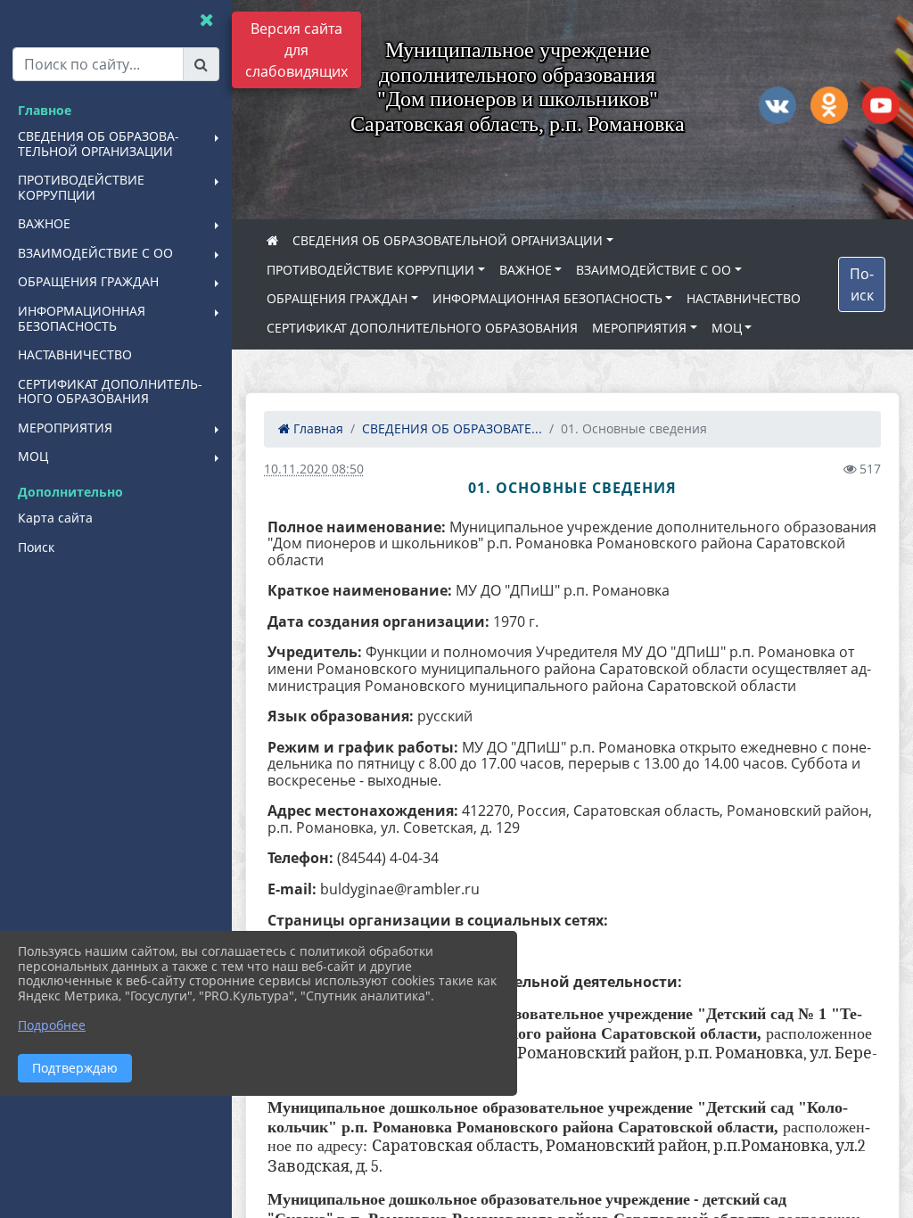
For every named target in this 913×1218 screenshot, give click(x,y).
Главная (316, 428)
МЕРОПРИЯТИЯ (639, 327)
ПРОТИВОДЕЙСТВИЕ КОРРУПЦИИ (370, 269)
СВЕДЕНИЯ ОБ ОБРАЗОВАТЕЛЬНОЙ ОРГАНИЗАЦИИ (447, 240)
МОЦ (726, 327)
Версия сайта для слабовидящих (296, 50)
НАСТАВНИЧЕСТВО (744, 298)
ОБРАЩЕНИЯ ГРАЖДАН (337, 298)
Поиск (862, 284)
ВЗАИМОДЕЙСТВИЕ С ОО (653, 269)
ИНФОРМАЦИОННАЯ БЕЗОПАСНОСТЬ (547, 298)
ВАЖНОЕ (525, 269)
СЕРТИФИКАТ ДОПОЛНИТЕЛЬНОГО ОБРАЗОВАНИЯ (422, 327)
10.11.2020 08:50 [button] (314, 468)
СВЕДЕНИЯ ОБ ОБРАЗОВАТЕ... (452, 428)
